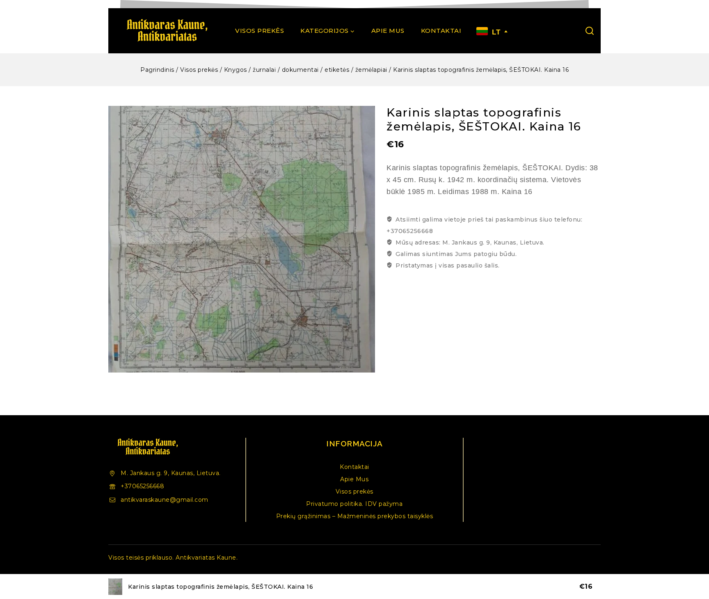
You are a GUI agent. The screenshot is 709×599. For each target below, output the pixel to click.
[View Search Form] (590, 31)
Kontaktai (441, 30)
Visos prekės (259, 30)
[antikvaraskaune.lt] (166, 31)
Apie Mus (388, 30)
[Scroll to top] (690, 555)
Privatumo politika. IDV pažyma (354, 504)
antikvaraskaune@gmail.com (164, 499)
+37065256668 (142, 486)
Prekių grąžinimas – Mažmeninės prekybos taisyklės (354, 516)
